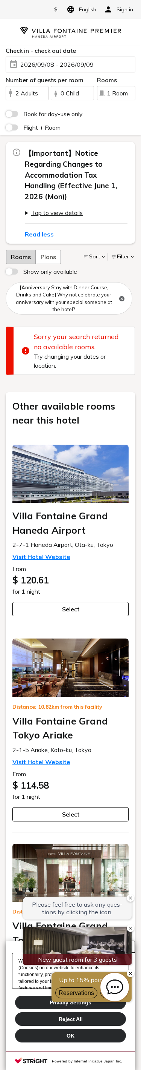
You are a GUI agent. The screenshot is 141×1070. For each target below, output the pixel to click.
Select (70, 609)
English (87, 9)
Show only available (50, 271)
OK (70, 1036)
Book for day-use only (53, 114)
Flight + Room (42, 127)
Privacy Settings (70, 1002)
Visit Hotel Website (41, 556)
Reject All (71, 1019)
